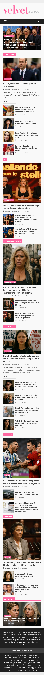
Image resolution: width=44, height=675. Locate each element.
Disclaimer (15, 651)
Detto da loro (8, 351)
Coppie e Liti (8, 616)
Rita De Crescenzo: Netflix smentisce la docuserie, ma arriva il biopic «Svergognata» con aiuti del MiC (22, 264)
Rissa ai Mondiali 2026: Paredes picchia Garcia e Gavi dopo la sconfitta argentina (22, 458)
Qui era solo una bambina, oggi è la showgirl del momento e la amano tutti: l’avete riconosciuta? (8, 589)
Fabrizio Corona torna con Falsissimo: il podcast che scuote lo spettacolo (8, 316)
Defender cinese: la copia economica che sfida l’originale (8, 494)
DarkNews (21, 670)
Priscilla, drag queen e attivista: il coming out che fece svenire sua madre (8, 398)
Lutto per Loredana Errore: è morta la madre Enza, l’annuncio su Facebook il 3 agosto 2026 (8, 385)
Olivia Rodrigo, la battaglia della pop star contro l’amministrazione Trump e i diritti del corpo (22, 342)
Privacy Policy (26, 651)
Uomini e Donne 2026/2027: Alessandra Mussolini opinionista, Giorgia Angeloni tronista (19, 42)
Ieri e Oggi (7, 557)
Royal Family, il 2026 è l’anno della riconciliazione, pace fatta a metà (8, 136)
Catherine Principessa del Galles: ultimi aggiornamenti (8, 123)
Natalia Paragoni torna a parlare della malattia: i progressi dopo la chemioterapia (8, 411)
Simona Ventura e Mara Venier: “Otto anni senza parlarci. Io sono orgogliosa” (22, 620)
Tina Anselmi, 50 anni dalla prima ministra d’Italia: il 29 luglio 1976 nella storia (22, 539)
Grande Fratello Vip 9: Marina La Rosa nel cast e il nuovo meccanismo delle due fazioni (8, 232)
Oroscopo (7, 475)
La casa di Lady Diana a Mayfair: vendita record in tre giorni (8, 149)
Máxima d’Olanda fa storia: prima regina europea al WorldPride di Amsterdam (8, 110)
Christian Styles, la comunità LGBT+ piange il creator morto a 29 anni (8, 304)
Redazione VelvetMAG (12, 47)
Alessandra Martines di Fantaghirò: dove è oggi (8, 576)
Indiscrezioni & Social (10, 282)
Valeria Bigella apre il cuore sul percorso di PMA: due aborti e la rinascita (8, 424)
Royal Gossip (8, 79)
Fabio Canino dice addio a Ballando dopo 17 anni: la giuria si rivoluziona (22, 183)
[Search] (39, 21)
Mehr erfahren (9, 102)
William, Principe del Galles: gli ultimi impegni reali (22, 69)
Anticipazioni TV (9, 36)
